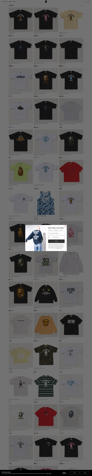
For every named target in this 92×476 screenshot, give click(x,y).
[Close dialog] (65, 226)
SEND (56, 241)
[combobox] (50, 237)
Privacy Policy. (48, 473)
